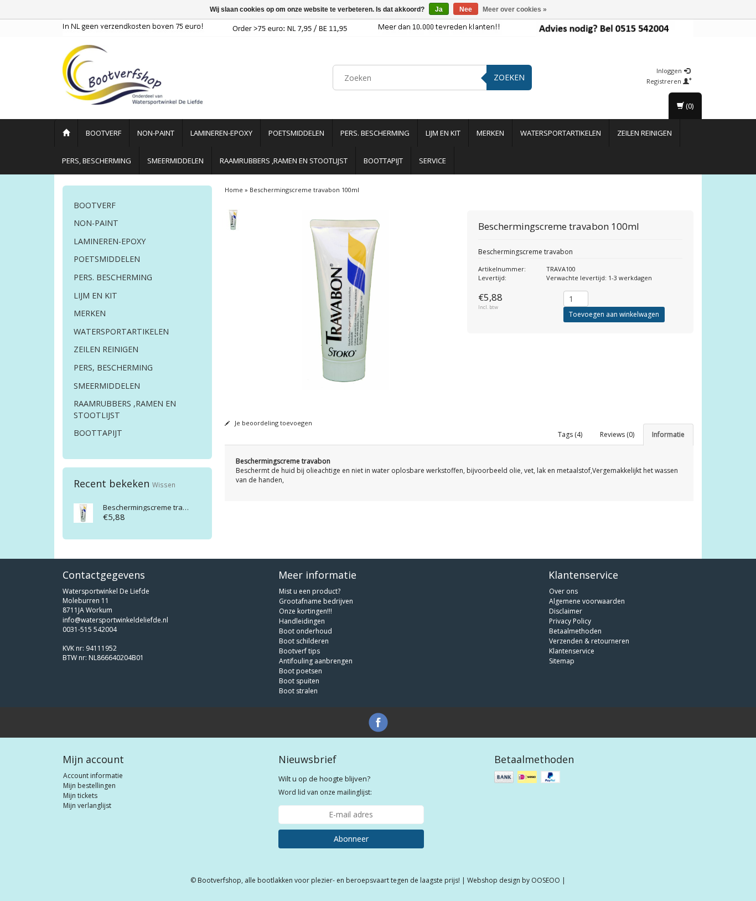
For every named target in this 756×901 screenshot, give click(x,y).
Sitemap (561, 661)
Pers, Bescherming (96, 161)
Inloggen (669, 70)
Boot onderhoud (305, 631)
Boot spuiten (299, 681)
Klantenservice (571, 651)
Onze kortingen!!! (305, 611)
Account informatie (93, 775)
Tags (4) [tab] (570, 434)
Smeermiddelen (175, 161)
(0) (688, 106)
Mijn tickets (80, 795)
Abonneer (351, 838)
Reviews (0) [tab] (617, 434)
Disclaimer (565, 611)
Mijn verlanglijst (87, 805)
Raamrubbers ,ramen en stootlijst (284, 161)
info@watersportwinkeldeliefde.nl (115, 620)
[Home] (66, 133)
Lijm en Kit (443, 133)
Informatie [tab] (668, 434)
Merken (490, 133)
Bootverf (103, 133)
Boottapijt (383, 161)
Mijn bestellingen (89, 785)
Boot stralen (298, 691)
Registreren (664, 81)
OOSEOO (545, 880)
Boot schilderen (304, 641)
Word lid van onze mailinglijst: (325, 785)
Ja (439, 9)
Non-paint (155, 133)
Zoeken (509, 77)
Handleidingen (302, 621)
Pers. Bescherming (375, 133)
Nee (465, 9)
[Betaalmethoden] (528, 777)
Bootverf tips (299, 651)
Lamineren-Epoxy (221, 133)
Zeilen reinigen (644, 133)
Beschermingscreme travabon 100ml (164, 507)
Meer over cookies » (515, 9)
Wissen (163, 484)
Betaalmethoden (575, 631)
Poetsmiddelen (296, 133)
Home (234, 190)
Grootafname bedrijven (316, 601)
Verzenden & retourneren (589, 641)
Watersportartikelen (560, 133)
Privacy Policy (570, 621)
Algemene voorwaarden (587, 601)
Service (432, 161)
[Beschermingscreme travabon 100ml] (83, 512)
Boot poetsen (300, 671)
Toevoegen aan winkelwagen (614, 314)
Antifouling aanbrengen (316, 661)
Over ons (563, 591)
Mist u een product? (309, 591)
